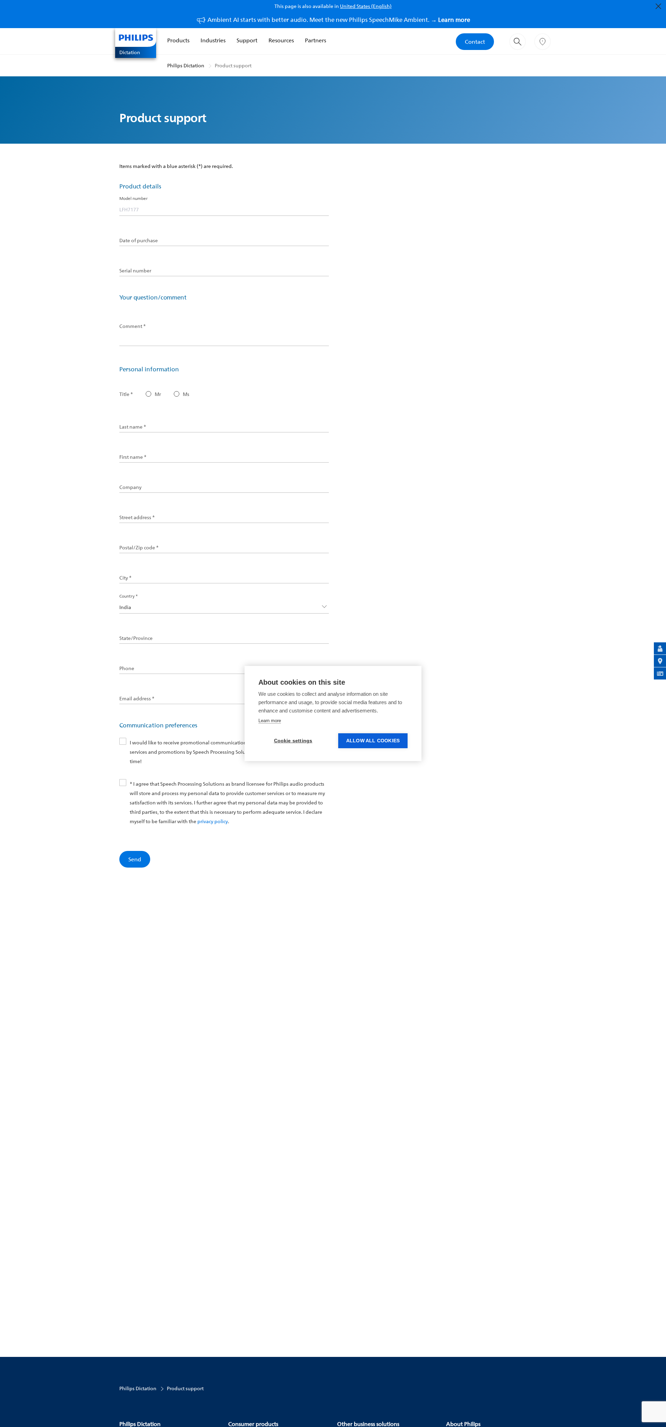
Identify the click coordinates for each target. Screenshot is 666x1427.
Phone (126, 668)
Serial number (135, 271)
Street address (137, 517)
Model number (133, 198)
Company (130, 487)
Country (128, 596)
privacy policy (212, 821)
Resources (281, 40)
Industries (212, 40)
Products (178, 40)
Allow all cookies (373, 740)
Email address (136, 698)
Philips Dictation (185, 65)
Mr (158, 394)
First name (132, 457)
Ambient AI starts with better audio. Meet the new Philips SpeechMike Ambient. (338, 19)
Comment (132, 326)
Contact (475, 42)
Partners (315, 40)
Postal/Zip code (139, 547)
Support (247, 40)
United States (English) (366, 6)
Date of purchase (138, 240)
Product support (233, 65)
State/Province (136, 638)
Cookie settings (293, 740)
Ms (186, 394)
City (125, 578)
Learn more (269, 720)
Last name (132, 427)
